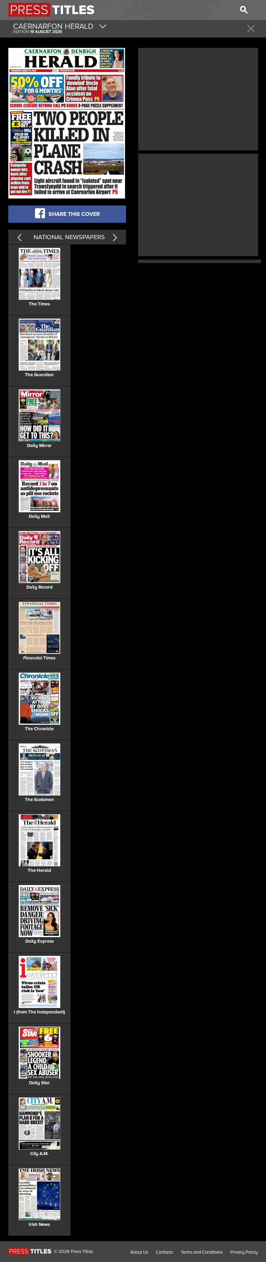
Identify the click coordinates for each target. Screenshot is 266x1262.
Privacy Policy (244, 1252)
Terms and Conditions (202, 1252)
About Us (139, 1252)
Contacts (164, 1252)
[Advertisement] (198, 98)
